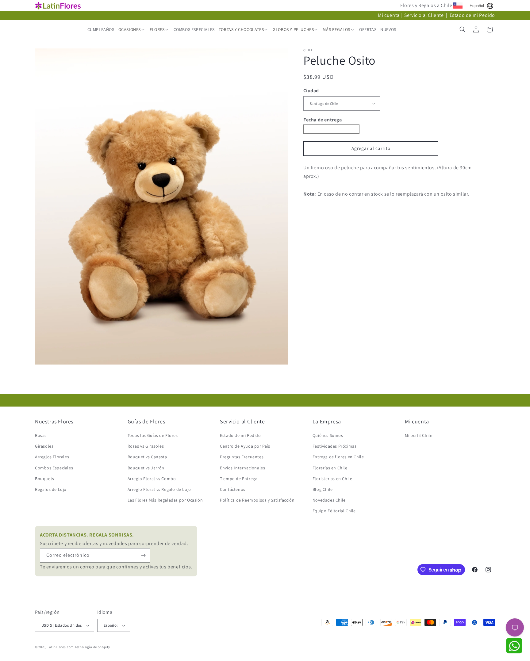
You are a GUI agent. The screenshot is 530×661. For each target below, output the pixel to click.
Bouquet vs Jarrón (146, 468)
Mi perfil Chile (418, 435)
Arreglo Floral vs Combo (152, 478)
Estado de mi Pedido (472, 15)
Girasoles (44, 446)
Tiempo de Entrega (238, 478)
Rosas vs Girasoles (146, 446)
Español (477, 5)
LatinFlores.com (61, 647)
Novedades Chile (329, 500)
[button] (132, 29)
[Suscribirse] (143, 555)
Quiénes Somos (328, 435)
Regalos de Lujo (51, 489)
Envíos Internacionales (242, 468)
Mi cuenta (388, 15)
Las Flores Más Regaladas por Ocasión (165, 500)
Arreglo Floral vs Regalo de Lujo (159, 489)
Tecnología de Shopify (92, 647)
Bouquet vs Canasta (147, 457)
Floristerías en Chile (332, 478)
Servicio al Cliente (424, 15)
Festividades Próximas (335, 446)
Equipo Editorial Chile (334, 511)
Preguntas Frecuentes (241, 457)
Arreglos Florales (52, 457)
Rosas (41, 435)
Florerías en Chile (330, 468)
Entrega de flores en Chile (338, 457)
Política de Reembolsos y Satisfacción (257, 500)
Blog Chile (323, 489)
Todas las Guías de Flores (153, 435)
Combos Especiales (54, 468)
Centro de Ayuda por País (245, 446)
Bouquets (44, 478)
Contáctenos (232, 489)
